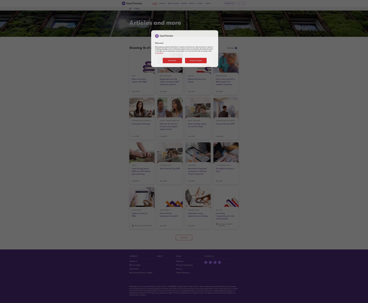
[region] (184, 48)
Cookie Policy (159, 53)
